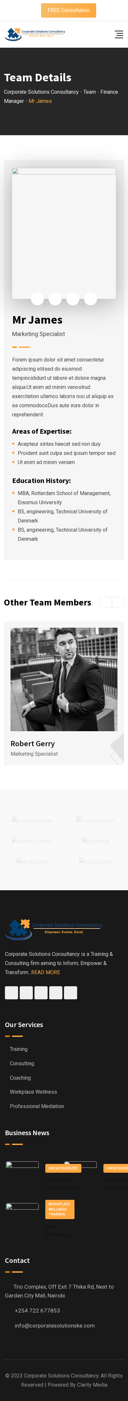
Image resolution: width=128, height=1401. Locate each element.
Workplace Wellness (33, 1092)
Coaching (20, 1078)
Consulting (22, 1063)
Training (19, 1049)
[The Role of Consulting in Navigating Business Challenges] (22, 1177)
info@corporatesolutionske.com (55, 1325)
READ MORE (45, 972)
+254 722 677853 (37, 1310)
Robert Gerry (33, 743)
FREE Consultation (69, 10)
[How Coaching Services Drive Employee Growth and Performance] (80, 1177)
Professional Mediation (37, 1106)
